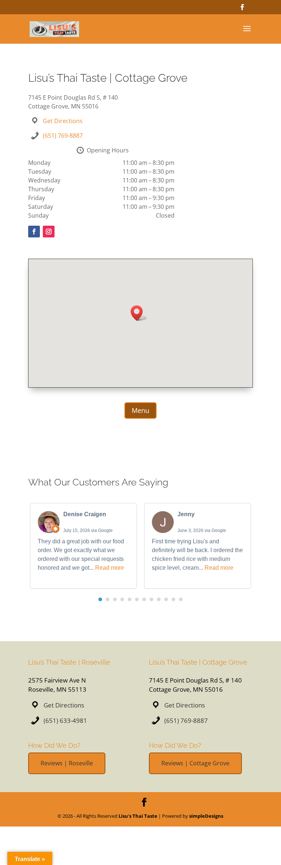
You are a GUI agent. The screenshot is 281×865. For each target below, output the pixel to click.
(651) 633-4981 (65, 720)
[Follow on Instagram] (49, 231)
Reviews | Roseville (67, 763)
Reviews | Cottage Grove (195, 763)
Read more (109, 568)
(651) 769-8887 (63, 136)
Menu (140, 410)
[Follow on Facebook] (34, 231)
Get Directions (63, 121)
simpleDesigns (206, 816)
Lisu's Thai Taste (138, 816)
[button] (139, 313)
